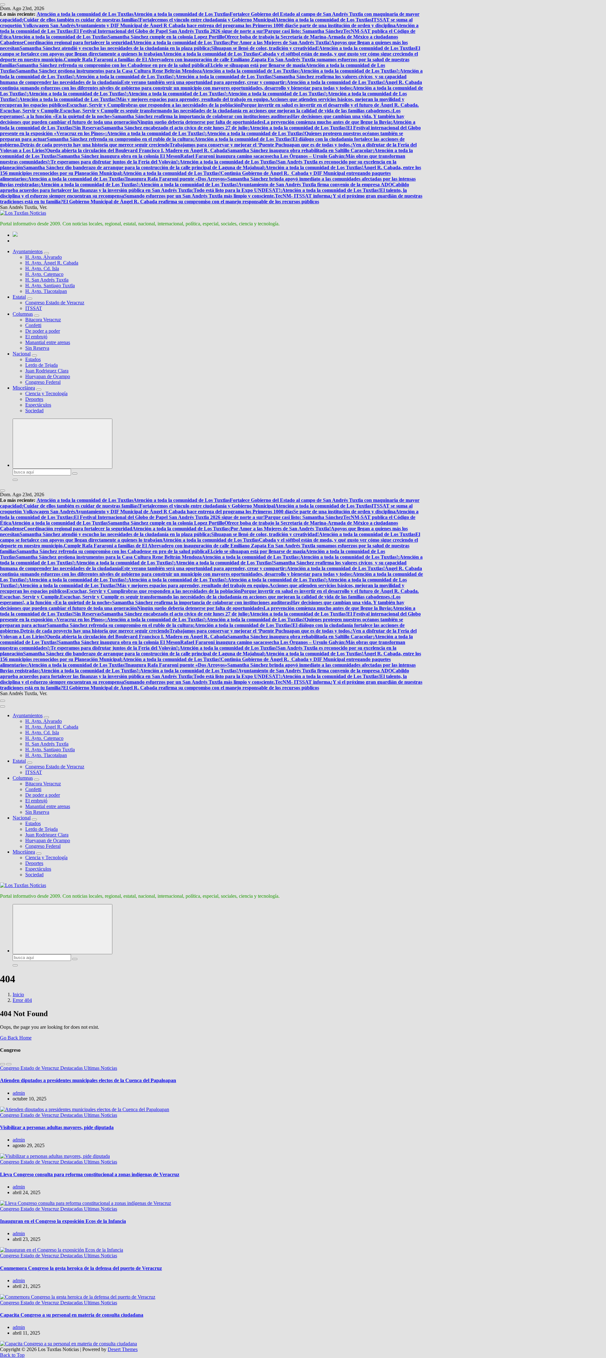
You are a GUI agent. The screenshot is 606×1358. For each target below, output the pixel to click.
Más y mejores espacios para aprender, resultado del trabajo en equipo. (193, 99)
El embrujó (36, 336)
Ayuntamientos (28, 251)
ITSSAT (33, 308)
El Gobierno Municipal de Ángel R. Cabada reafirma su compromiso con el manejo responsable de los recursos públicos (191, 201)
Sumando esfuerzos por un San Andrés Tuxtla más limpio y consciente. (199, 196)
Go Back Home (16, 1037)
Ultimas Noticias (100, 1068)
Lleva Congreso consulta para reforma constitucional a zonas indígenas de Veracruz (89, 1174)
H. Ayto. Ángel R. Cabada (51, 262)
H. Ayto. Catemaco (44, 274)
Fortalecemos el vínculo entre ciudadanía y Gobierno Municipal (207, 19)
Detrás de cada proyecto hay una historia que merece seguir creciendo (94, 144)
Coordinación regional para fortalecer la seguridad (78, 42)
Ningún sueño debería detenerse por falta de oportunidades (200, 122)
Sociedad (34, 410)
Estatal (19, 297)
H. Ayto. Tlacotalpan (46, 291)
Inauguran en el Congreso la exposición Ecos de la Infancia (63, 1221)
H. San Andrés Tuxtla (46, 280)
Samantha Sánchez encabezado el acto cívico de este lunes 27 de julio (174, 127)
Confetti (33, 325)
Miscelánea (24, 387)
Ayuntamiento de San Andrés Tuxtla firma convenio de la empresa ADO (315, 184)
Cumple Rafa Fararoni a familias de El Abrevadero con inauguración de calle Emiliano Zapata (166, 59)
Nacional (22, 353)
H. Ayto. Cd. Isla (42, 268)
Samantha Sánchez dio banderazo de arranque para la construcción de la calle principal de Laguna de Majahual (143, 167)
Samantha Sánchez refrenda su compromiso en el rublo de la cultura (120, 139)
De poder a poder (42, 331)
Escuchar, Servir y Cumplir (96, 105)
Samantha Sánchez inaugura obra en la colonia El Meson (119, 156)
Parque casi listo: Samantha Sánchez (304, 31)
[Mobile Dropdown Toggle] (46, 253)
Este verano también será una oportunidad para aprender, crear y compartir (203, 82)
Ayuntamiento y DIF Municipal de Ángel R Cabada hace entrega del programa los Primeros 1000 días (184, 25)
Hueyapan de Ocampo (47, 376)
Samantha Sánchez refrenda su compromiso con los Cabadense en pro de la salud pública (111, 65)
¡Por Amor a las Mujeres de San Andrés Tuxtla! (280, 42)
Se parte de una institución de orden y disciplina (344, 25)
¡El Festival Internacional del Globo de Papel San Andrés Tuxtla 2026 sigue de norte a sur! (168, 31)
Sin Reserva (37, 348)
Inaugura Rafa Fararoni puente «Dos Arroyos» (176, 179)
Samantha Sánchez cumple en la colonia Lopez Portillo (166, 36)
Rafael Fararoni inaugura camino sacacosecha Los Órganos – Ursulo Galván (262, 156)
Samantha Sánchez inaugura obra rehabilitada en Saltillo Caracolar (299, 150)
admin (19, 1093)
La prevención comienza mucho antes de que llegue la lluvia (327, 122)
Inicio (18, 994)
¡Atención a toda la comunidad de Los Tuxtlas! (348, 71)
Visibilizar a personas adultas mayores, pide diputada (57, 1127)
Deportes (34, 399)
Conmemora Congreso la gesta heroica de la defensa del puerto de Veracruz (81, 1268)
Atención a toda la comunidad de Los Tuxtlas (85, 14)
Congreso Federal (43, 382)
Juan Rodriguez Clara (46, 370)
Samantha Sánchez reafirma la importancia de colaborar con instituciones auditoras (201, 116)
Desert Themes (123, 1349)
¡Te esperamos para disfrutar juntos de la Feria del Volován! (113, 161)
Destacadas (72, 1068)
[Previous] (2, 1064)
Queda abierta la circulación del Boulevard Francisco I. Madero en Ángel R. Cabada (136, 150)
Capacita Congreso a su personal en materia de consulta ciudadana (71, 1315)
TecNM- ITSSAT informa (302, 196)
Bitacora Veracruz (43, 319)
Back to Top (12, 1355)
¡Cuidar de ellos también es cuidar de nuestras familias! (81, 19)
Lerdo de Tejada (41, 365)
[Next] (8, 1064)
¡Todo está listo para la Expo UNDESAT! (236, 190)
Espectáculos (38, 405)
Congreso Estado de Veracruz (54, 302)
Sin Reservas (87, 127)
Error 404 (22, 1000)
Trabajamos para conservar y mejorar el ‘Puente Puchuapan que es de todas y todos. (260, 144)
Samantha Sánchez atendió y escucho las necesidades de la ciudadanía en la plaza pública (115, 48)
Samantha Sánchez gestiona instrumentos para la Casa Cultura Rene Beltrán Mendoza (109, 71)
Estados (33, 359)
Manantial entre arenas (47, 342)
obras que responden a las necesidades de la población (183, 105)
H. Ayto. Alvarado (43, 257)
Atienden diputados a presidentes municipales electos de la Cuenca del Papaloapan (88, 1080)
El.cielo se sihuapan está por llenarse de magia (256, 65)
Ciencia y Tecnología (46, 393)
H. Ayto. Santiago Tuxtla (50, 285)
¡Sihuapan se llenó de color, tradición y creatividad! (264, 48)
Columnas (23, 314)
